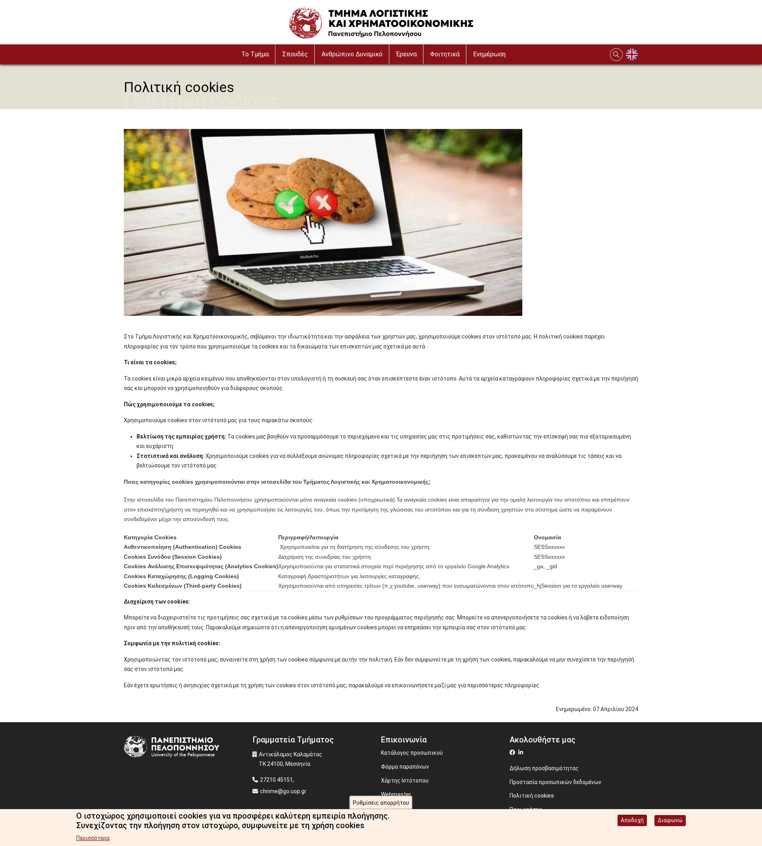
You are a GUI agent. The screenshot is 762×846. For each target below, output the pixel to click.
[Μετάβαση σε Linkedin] (521, 752)
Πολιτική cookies (532, 795)
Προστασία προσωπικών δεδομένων (555, 782)
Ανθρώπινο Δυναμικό (352, 54)
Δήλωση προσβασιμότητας (544, 768)
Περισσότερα (93, 838)
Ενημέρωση (489, 54)
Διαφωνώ (670, 820)
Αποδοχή (632, 820)
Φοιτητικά (445, 54)
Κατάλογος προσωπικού (412, 753)
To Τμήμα (255, 54)
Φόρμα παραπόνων (405, 766)
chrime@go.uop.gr (283, 791)
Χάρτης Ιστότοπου (405, 780)
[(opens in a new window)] (513, 752)
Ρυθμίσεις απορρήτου (381, 803)
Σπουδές (295, 54)
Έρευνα (406, 54)
